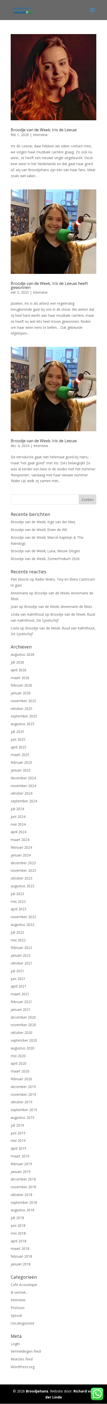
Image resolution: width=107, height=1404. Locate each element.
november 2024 (23, 785)
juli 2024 (17, 808)
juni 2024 (18, 816)
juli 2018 (17, 1217)
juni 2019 (18, 1133)
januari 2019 (21, 1171)
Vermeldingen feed (26, 1351)
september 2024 (24, 801)
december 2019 (23, 1086)
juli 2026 (17, 662)
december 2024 (23, 778)
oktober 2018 (21, 1194)
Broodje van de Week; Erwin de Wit (39, 529)
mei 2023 (18, 901)
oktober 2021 (21, 963)
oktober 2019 (21, 1102)
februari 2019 (21, 1163)
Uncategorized (22, 1323)
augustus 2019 (22, 1117)
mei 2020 (18, 1055)
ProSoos (18, 1307)
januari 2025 (21, 770)
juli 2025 (17, 731)
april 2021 (18, 986)
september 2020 (24, 1040)
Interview (40, 134)
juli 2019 (17, 1125)
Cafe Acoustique (24, 1284)
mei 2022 (18, 940)
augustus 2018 (22, 1210)
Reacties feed (22, 1359)
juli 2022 (17, 932)
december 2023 (23, 862)
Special (16, 1315)
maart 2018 (20, 1248)
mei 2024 (18, 824)
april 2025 (18, 747)
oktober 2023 (21, 878)
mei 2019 (18, 1140)
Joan (14, 606)
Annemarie (19, 593)
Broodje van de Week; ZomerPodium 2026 (45, 558)
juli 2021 (17, 970)
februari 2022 (21, 947)
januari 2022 (21, 955)
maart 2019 (20, 1156)
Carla (15, 628)
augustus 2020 (22, 1048)
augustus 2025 (22, 723)
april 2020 (18, 1063)
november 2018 (23, 1186)
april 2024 (18, 831)
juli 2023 (17, 893)
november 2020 (23, 1024)
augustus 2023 (22, 886)
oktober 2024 (21, 793)
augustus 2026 (22, 654)
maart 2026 (20, 677)
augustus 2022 (22, 924)
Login (15, 1343)
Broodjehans (37, 1391)
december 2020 (23, 1017)
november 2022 (23, 916)
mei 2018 (18, 1233)
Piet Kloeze (20, 579)
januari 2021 (21, 1009)
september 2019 (24, 1109)
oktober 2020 (21, 1032)
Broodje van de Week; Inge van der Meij (43, 521)
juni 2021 (18, 978)
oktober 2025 (21, 708)
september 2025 (24, 716)
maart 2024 (20, 839)
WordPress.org (23, 1366)
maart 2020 (20, 1071)
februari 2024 (21, 847)
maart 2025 (20, 754)
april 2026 (18, 670)
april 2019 (18, 1148)
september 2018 (24, 1202)
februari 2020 (21, 1078)
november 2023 (23, 870)
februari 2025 (21, 762)
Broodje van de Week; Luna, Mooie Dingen (45, 551)
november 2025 (23, 700)
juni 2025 (18, 739)
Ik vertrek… (19, 1292)
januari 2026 (21, 693)
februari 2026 (21, 685)
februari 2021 (21, 1001)
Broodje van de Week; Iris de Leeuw (44, 130)
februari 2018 (21, 1256)
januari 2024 (21, 855)
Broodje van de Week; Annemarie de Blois (58, 606)
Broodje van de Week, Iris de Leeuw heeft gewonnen (49, 285)
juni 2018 (18, 1225)
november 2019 (23, 1094)
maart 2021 (20, 994)
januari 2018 (21, 1264)
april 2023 (18, 909)
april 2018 (18, 1241)
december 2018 (23, 1179)
